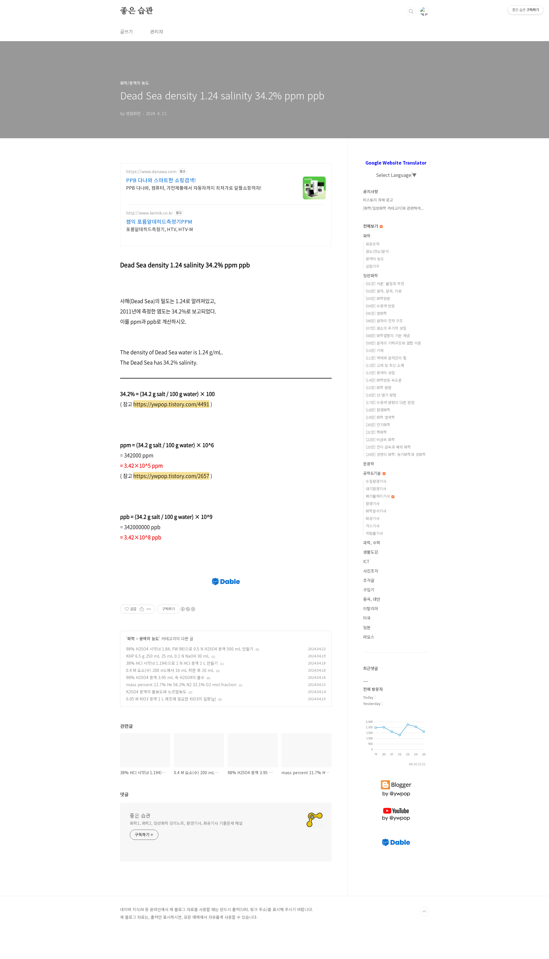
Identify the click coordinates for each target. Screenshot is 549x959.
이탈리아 (370, 608)
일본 (367, 627)
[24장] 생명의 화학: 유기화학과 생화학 (396, 454)
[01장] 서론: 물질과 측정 (385, 283)
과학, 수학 (371, 542)
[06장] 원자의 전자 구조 (384, 320)
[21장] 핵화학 (376, 432)
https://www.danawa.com (151, 171)
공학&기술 (372, 473)
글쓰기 (126, 31)
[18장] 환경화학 (378, 410)
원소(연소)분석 (377, 251)
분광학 (368, 464)
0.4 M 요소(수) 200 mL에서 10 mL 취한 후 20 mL (170, 670)
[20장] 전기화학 (378, 424)
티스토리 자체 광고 (378, 200)
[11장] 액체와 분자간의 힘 (386, 358)
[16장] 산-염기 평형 (381, 395)
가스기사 (372, 525)
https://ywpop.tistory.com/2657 (171, 476)
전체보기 (371, 226)
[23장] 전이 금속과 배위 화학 (388, 447)
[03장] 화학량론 (378, 298)
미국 (367, 618)
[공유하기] (141, 609)
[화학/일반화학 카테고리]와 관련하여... (393, 208)
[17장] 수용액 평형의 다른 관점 (390, 402)
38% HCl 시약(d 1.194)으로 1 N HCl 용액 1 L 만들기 (172, 663)
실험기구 (372, 266)
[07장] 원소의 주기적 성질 (386, 328)
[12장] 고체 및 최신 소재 (385, 365)
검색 (411, 11)
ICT (366, 561)
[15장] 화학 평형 (378, 387)
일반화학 (370, 275)
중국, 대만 (371, 599)
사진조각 (370, 571)
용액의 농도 (149, 638)
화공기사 (372, 518)
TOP (424, 911)
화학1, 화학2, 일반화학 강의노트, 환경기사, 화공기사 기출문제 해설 (186, 823)
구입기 (368, 589)
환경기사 (372, 503)
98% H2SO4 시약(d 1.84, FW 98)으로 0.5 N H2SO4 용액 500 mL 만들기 (189, 649)
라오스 (368, 637)
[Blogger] (396, 780)
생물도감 (370, 552)
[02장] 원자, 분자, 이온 (384, 291)
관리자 (156, 31)
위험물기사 (374, 533)
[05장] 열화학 (376, 313)
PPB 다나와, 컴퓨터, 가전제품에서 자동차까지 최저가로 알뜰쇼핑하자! (193, 187)
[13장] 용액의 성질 (380, 372)
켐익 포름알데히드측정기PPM (159, 221)
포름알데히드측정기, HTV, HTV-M (159, 229)
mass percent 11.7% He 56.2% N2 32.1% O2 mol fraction (181, 684)
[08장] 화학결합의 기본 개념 (388, 335)
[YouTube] (396, 807)
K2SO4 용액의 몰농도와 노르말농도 (156, 691)
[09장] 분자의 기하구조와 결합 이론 (393, 343)
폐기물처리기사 (378, 496)
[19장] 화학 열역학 (380, 417)
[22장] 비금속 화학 (380, 439)
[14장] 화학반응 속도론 (384, 380)
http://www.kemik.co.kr (149, 213)
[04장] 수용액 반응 (380, 306)
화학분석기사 (376, 511)
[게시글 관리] (148, 609)
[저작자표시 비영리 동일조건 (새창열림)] (187, 609)
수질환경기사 (376, 481)
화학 (131, 638)
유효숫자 (372, 244)
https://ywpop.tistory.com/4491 (171, 404)
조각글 (368, 580)
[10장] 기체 (374, 350)
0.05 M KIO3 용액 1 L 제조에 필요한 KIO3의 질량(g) (171, 699)
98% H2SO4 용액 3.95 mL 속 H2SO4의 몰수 (165, 677)
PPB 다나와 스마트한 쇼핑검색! (161, 180)
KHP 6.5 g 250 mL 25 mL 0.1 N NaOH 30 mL (167, 656)
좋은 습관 (136, 11)
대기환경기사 (376, 488)
